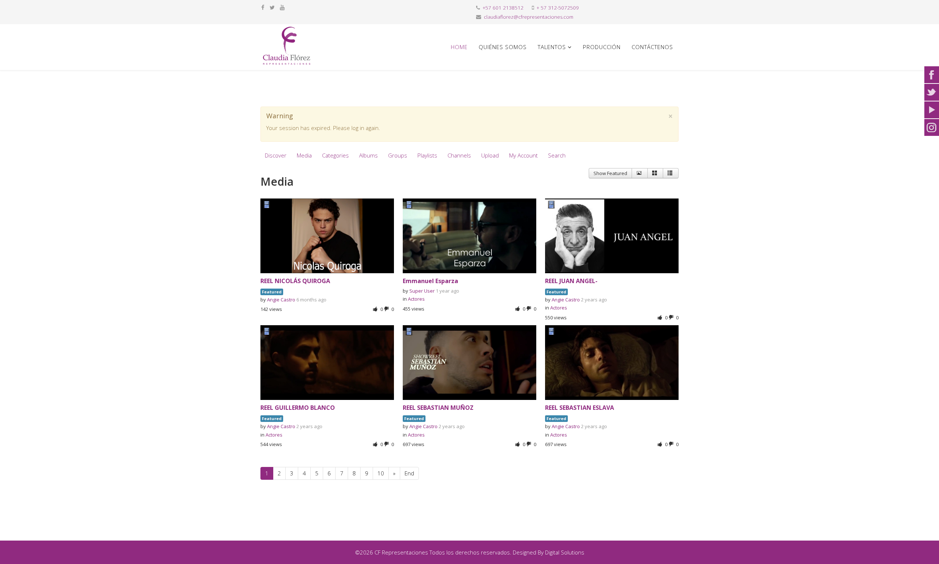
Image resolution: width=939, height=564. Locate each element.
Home (459, 47)
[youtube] (282, 7)
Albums (368, 155)
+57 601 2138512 (503, 7)
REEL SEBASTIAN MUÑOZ (438, 408)
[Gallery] (655, 173)
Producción (602, 47)
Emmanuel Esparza (430, 281)
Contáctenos (652, 47)
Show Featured (610, 173)
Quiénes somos (503, 47)
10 (380, 473)
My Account (523, 155)
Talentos (552, 47)
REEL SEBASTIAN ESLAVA (579, 408)
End (409, 473)
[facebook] (262, 7)
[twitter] (272, 7)
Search (557, 155)
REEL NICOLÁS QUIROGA (295, 281)
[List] (671, 173)
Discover (275, 155)
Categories (335, 155)
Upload (490, 155)
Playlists (427, 155)
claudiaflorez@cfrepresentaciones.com (528, 17)
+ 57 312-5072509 (558, 7)
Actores (416, 299)
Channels (459, 155)
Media (304, 155)
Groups (397, 155)
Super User (422, 290)
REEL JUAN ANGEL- (571, 281)
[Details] (639, 173)
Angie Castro (281, 299)
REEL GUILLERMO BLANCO (297, 408)
